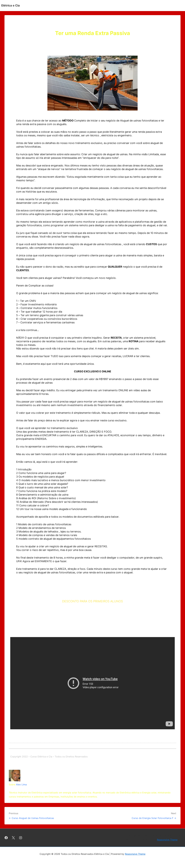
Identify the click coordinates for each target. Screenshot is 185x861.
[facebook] (6, 838)
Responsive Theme (167, 839)
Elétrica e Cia (10, 5)
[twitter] (13, 838)
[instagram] (20, 838)
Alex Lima (21, 784)
